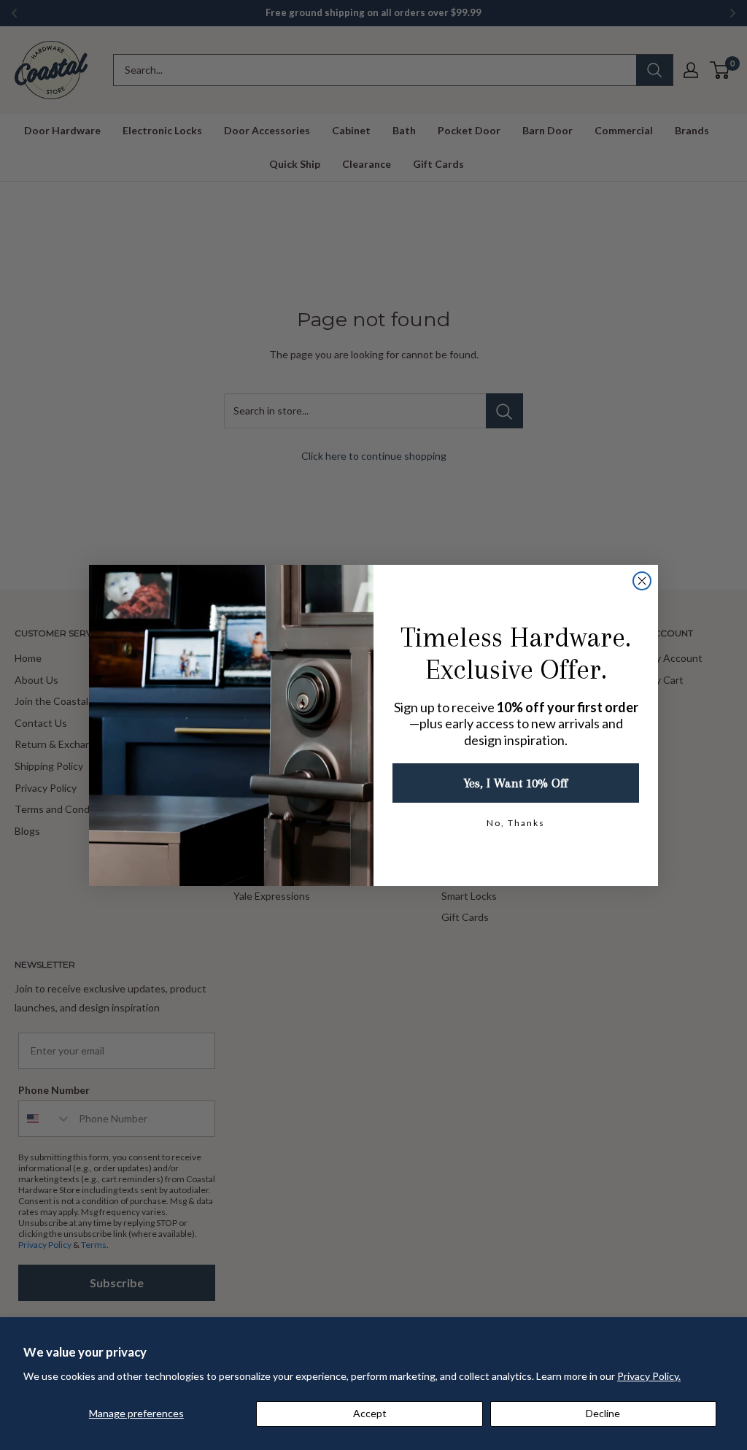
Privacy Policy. (649, 1376)
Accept (370, 1413)
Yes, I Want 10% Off (516, 783)
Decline (603, 1413)
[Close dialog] (642, 581)
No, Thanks (516, 822)
